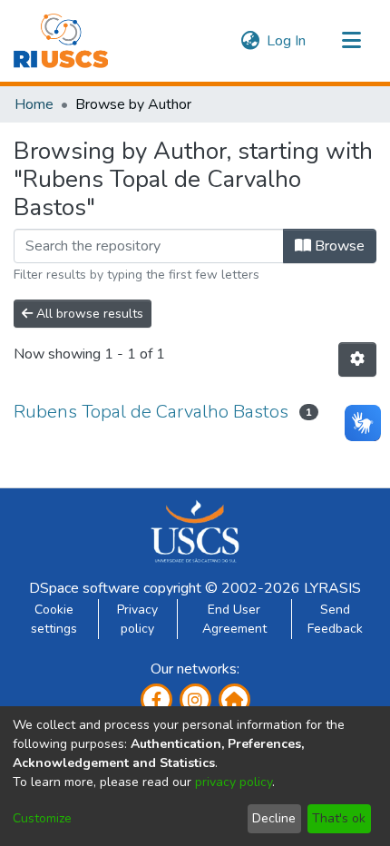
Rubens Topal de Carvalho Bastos (151, 411)
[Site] (234, 699)
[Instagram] (195, 699)
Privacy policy (137, 619)
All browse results (88, 313)
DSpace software (84, 588)
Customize (42, 818)
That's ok (339, 818)
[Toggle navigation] (351, 41)
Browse (338, 246)
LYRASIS (332, 588)
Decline (274, 818)
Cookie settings (54, 619)
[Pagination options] (357, 359)
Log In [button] (287, 41)
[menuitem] (250, 41)
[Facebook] (156, 699)
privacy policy (233, 782)
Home (34, 104)
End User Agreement (234, 619)
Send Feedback (335, 619)
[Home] (61, 41)
